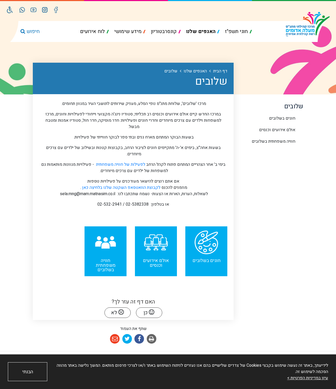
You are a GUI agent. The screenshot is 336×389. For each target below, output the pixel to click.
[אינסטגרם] (44, 9)
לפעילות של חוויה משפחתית (120, 164)
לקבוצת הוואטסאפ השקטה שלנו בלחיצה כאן (120, 187)
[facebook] (56, 9)
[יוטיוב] (33, 9)
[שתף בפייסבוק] (139, 339)
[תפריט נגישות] (9, 9)
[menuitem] (238, 31)
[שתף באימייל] (114, 339)
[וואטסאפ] (22, 9)
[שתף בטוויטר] (127, 339)
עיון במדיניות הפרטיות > (307, 378)
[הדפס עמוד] (151, 339)
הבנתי (27, 371)
